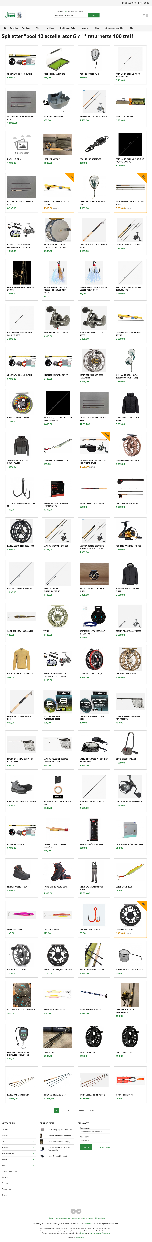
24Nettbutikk (80, 1237)
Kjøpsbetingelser (63, 1218)
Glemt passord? (105, 1147)
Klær (97, 28)
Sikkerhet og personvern (82, 1218)
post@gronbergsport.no (75, 11)
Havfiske (50, 28)
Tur (37, 28)
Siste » (93, 1110)
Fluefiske (26, 28)
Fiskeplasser (6, 1189)
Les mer (83, 1233)
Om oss (5, 1183)
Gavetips (14, 28)
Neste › (82, 1110)
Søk (94, 15)
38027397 (59, 11)
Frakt (51, 1218)
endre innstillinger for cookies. (100, 1233)
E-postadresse (85, 1128)
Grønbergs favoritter (114, 28)
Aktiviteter (5, 1177)
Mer (131, 28)
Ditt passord (84, 1137)
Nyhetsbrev (100, 1218)
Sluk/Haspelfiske (67, 28)
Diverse (4, 1195)
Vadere (85, 28)
